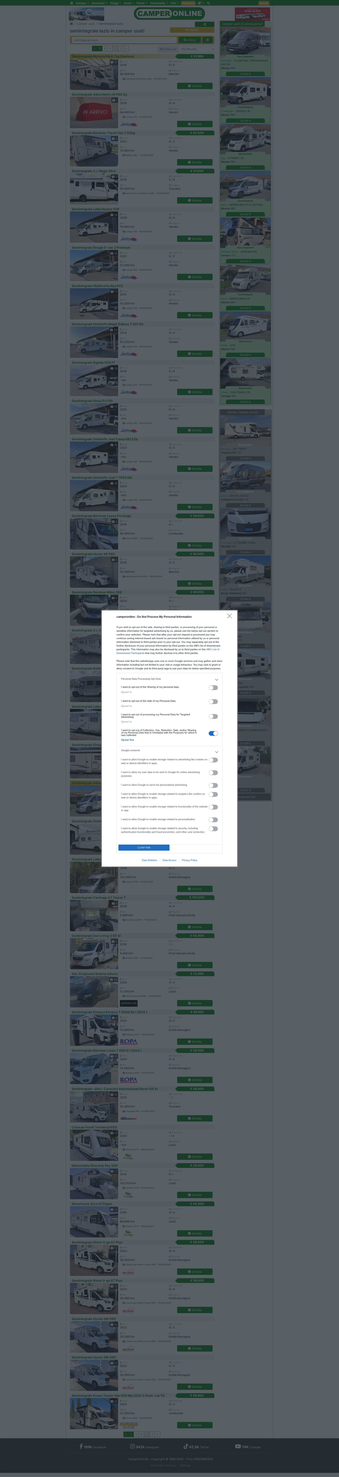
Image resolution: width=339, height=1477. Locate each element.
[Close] (230, 617)
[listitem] (169, 680)
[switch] (213, 687)
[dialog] (169, 738)
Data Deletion (149, 860)
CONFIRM (144, 847)
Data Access (169, 860)
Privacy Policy (189, 860)
